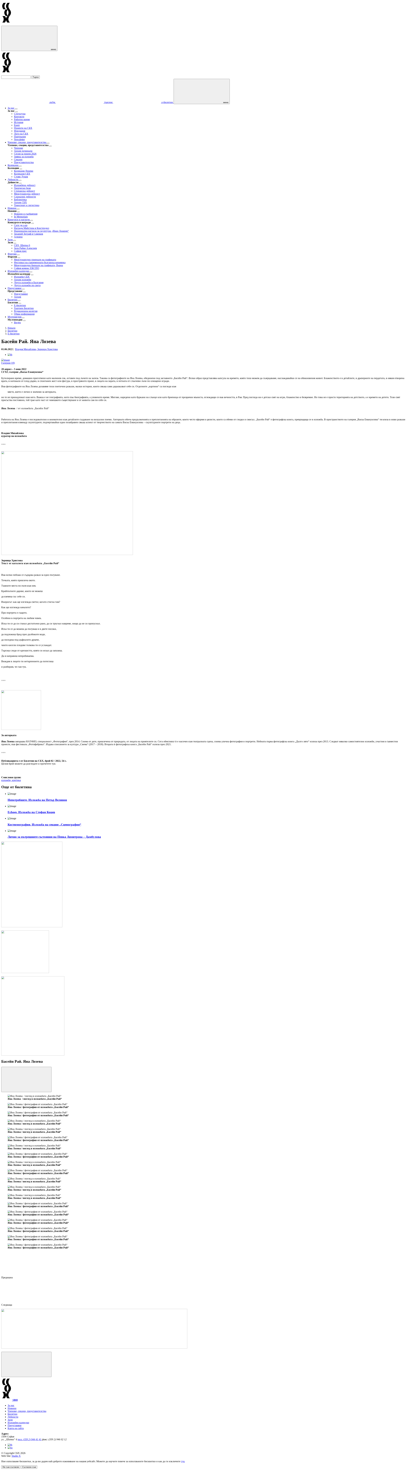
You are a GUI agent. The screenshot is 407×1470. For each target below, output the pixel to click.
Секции (18, 159)
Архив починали (23, 151)
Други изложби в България (28, 282)
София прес (20, 251)
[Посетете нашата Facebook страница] (10, 1444)
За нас (11, 108)
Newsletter (19, 139)
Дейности (13, 179)
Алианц (18, 236)
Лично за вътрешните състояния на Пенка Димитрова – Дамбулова (54, 836)
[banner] (25, 972)
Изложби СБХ (22, 276)
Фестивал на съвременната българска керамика (40, 262)
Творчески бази (22, 188)
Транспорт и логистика (26, 205)
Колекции (13, 165)
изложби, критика (11, 780)
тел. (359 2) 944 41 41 (30, 1439)
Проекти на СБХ (23, 128)
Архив (17, 296)
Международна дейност (27, 193)
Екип (17, 125)
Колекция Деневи (23, 171)
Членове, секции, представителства (27, 142)
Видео (17, 322)
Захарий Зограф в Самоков (28, 233)
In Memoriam (21, 216)
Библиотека (20, 199)
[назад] (16, 111)
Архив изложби (22, 279)
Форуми (12, 254)
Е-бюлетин (20, 305)
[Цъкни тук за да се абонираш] (94, 1347)
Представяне (15, 288)
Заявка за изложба (24, 156)
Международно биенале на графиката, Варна (38, 265)
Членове (18, 148)
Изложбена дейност (24, 185)
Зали (10, 239)
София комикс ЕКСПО (26, 268)
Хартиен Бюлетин (24, 308)
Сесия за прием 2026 (25, 153)
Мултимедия (15, 316)
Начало (11, 328)
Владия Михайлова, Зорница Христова (36, 349)
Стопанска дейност (24, 191)
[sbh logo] (6, 24)
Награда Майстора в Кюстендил (31, 228)
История (18, 122)
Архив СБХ (20, 202)
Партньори (20, 136)
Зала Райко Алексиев (25, 248)
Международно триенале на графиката (35, 259)
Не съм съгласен (11, 1467)
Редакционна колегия (25, 311)
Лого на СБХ (21, 133)
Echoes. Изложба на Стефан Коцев (31, 812)
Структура (19, 113)
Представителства (24, 162)
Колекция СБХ (22, 173)
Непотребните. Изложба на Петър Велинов (37, 800)
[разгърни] (16, 108)
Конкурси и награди (19, 219)
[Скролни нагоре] (26, 1364)
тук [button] (183, 1461)
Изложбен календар (19, 271)
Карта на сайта (16, 1428)
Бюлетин (13, 299)
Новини (12, 208)
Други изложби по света (27, 285)
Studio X (16, 1456)
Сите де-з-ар (20, 225)
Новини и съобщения (25, 213)
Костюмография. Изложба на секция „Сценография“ (44, 824)
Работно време (22, 119)
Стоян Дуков (21, 176)
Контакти (19, 116)
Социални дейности (25, 196)
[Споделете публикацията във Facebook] (10, 354)
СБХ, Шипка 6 (22, 245)
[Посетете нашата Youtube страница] (10, 1447)
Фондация (19, 131)
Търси (35, 77)
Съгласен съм (29, 1467)
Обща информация (24, 314)
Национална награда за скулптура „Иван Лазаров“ (41, 231)
